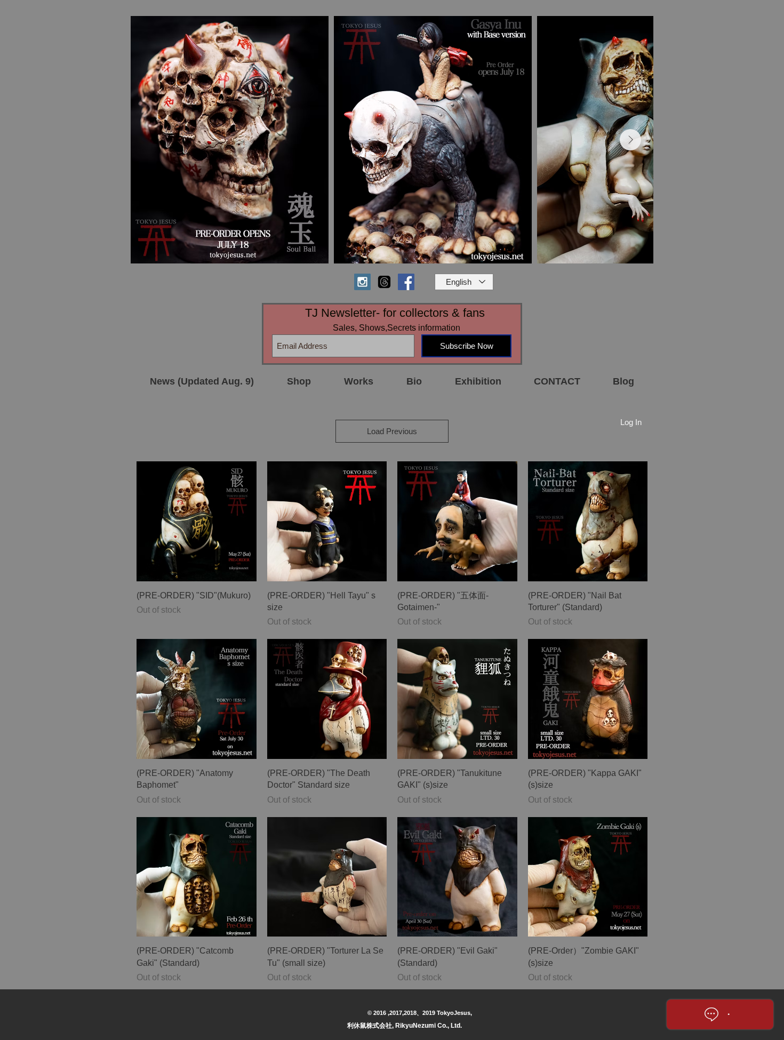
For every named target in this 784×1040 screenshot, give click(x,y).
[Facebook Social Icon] (406, 282)
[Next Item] (630, 139)
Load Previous (392, 431)
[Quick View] (197, 521)
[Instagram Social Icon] (362, 282)
